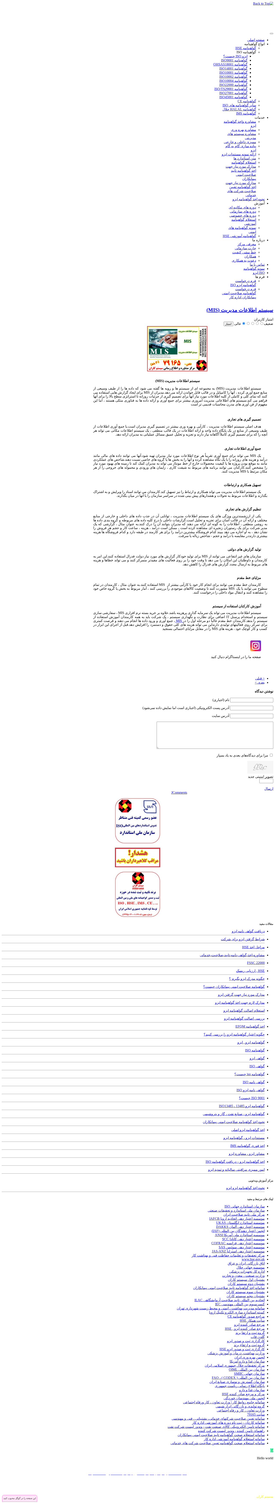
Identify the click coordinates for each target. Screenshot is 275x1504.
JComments (179, 792)
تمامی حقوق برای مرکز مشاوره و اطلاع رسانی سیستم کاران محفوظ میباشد (225, 1493)
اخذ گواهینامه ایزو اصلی (248, 1130)
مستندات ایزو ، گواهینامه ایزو (244, 1138)
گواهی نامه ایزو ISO (251, 1090)
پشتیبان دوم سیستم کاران (246, 1284)
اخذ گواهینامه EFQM (250, 1026)
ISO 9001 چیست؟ (252, 1098)
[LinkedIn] (245, 1486)
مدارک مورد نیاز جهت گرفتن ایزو (241, 994)
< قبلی (260, 678)
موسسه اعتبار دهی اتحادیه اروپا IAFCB (237, 1218)
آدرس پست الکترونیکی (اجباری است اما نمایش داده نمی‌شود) (185, 708)
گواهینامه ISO (246, 52)
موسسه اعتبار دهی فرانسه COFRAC (238, 1243)
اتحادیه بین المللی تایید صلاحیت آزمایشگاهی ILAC (229, 1300)
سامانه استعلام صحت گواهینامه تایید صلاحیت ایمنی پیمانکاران (221, 1435)
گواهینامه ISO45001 (233, 97)
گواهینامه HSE (245, 48)
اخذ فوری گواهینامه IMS (247, 1146)
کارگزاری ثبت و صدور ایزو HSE (242, 1349)
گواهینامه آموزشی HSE (239, 236)
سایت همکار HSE (252, 1320)
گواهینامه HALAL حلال (239, 109)
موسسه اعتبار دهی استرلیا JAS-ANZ (238, 1251)
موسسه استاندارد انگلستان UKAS (240, 1223)
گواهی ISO (257, 1066)
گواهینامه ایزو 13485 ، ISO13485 (242, 1106)
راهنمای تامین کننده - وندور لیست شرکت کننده (231, 1431)
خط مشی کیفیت (244, 252)
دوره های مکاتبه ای (242, 207)
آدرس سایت (220, 716)
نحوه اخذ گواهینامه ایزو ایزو (245, 1188)
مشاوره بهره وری (243, 130)
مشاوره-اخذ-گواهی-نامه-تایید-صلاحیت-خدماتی (232, 955)
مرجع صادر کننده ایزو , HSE (245, 1329)
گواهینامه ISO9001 (234, 60)
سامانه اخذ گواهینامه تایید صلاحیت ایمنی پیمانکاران (229, 1288)
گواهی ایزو (257, 1058)
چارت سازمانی (245, 248)
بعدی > (260, 682)
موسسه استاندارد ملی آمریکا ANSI (240, 1235)
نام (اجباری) (220, 700)
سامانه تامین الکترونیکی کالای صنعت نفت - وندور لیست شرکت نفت (216, 1427)
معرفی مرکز (247, 244)
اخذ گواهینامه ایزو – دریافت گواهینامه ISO (235, 1161)
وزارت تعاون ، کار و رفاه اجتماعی (241, 1410)
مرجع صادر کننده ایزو (249, 1324)
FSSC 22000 (256, 963)
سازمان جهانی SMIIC (249, 1373)
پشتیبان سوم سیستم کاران (245, 1292)
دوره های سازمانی (243, 211)
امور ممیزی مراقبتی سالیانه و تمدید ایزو (236, 1169)
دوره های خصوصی (242, 215)
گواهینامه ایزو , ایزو (251, 1042)
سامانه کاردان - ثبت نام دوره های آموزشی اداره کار (228, 1422)
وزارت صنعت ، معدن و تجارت (243, 1275)
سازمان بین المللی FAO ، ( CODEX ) (238, 1378)
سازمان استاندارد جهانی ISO (245, 1206)
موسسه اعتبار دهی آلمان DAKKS (240, 1227)
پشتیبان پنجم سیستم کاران (246, 1296)
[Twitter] (261, 1486)
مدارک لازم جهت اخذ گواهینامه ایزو (240, 1002)
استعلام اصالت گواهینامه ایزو (244, 1010)
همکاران (250, 256)
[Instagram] (253, 1486)
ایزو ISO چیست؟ (235, 56)
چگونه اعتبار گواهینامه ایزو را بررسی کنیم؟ (234, 1034)
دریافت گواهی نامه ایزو (248, 931)
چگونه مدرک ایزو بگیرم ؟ (247, 979)
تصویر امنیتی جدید (260, 776)
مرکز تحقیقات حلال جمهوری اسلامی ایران (235, 1365)
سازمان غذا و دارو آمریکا (247, 1361)
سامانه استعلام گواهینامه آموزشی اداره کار (234, 1439)
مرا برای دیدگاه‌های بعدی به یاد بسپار (242, 755)
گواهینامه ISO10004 (233, 81)
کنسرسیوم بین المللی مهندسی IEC (240, 1304)
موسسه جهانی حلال (250, 1267)
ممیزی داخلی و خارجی (240, 142)
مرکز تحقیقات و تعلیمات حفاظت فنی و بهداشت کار (228, 1255)
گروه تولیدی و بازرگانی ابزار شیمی (240, 1406)
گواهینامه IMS (246, 113)
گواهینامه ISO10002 (233, 76)
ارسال (268, 788)
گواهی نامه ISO (254, 1082)
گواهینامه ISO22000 (233, 85)
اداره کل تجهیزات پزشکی (247, 1271)
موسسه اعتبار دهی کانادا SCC (243, 1239)
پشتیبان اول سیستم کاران (246, 1279)
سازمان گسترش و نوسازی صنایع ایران (237, 1382)
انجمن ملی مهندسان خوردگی (244, 1398)
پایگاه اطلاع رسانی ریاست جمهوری (240, 1386)
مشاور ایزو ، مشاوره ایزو (247, 1154)
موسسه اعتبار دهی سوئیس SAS (242, 1247)
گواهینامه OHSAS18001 (230, 64)
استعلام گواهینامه (243, 162)
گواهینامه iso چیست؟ (249, 1074)
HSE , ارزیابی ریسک (250, 971)
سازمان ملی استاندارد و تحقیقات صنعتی (236, 1210)
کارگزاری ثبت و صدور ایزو (246, 1341)
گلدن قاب (258, 1337)
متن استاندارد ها (245, 158)
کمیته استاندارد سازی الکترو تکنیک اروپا (237, 1312)
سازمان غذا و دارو (252, 1390)
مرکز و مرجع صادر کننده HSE (243, 1394)
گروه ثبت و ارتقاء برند (249, 1345)
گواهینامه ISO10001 (233, 72)
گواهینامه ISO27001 (233, 93)
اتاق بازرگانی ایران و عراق (246, 1263)
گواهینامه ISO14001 (233, 68)
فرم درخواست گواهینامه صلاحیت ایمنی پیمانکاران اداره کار (239, 293)
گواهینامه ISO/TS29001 (231, 89)
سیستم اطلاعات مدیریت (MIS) (239, 310)
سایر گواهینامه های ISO (239, 105)
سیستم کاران (264, 1496)
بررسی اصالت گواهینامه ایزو (244, 1018)
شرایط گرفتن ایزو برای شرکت (243, 939)
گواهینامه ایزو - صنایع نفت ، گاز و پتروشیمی (234, 1114)
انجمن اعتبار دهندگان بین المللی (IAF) (238, 1231)
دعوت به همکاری (244, 260)
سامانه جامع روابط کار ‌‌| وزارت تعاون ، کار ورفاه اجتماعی (224, 1402)
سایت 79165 (256, 1414)
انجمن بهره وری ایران (249, 1357)
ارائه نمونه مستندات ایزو (239, 154)
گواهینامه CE (247, 101)
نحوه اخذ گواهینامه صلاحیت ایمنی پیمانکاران (234, 1122)
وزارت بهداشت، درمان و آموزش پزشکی (236, 1353)
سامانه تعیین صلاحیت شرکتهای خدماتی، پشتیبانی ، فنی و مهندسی (218, 1418)
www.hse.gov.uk (253, 1259)
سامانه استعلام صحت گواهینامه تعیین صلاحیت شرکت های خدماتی (218, 1443)
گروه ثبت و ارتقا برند (250, 1333)
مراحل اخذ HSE (253, 947)
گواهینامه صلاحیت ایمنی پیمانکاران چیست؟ (234, 986)
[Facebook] (269, 1486)
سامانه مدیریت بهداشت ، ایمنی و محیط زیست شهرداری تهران (221, 1308)
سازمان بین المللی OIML (247, 1369)
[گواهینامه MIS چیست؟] (177, 369)
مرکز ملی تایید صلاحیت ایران (244, 1214)
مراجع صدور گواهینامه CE (246, 1316)
